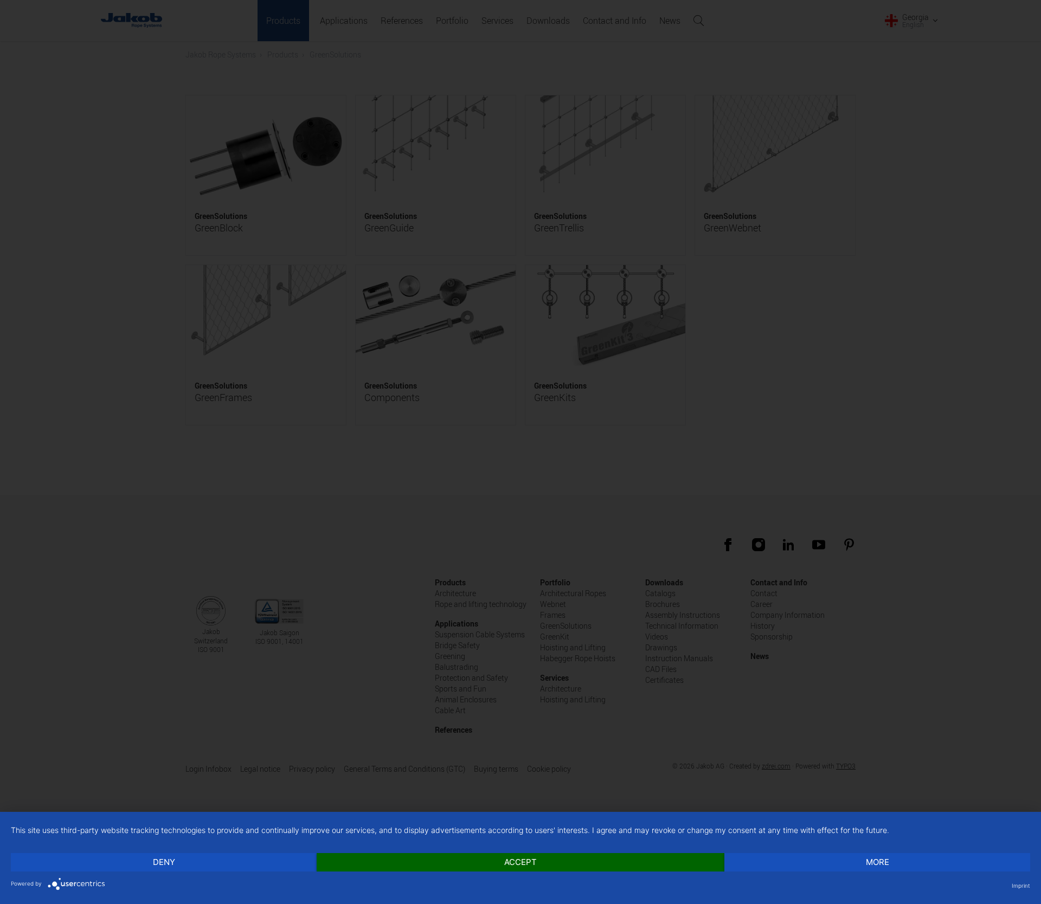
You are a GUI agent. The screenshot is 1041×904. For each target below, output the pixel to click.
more (877, 862)
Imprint (1021, 885)
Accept (520, 862)
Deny (164, 862)
